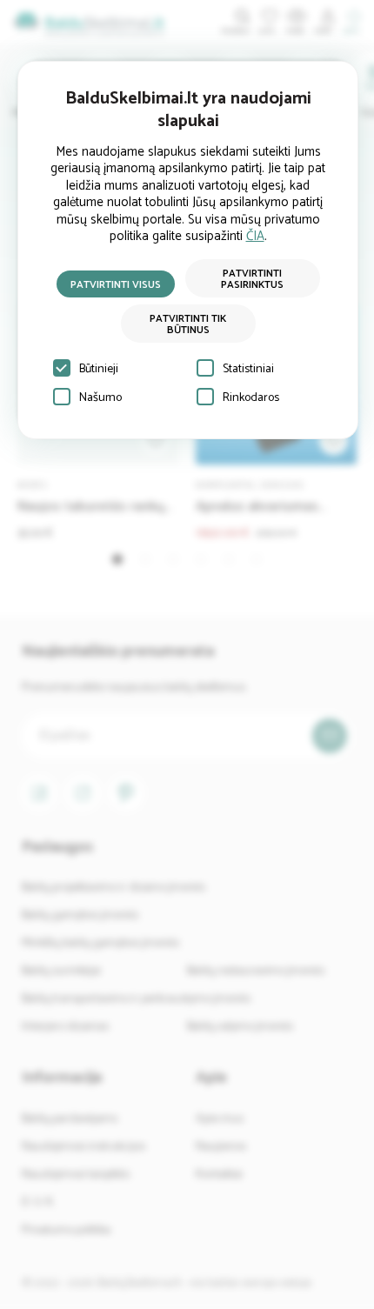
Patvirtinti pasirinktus (252, 279)
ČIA (255, 236)
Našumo (100, 398)
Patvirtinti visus (115, 285)
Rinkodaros (251, 398)
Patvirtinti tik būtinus (188, 324)
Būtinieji (98, 369)
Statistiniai (248, 369)
